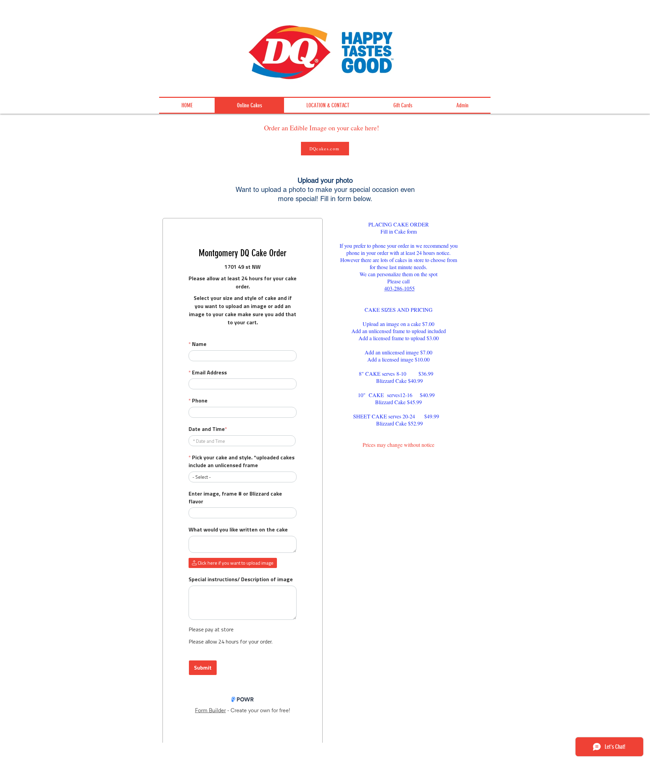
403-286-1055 (399, 288)
